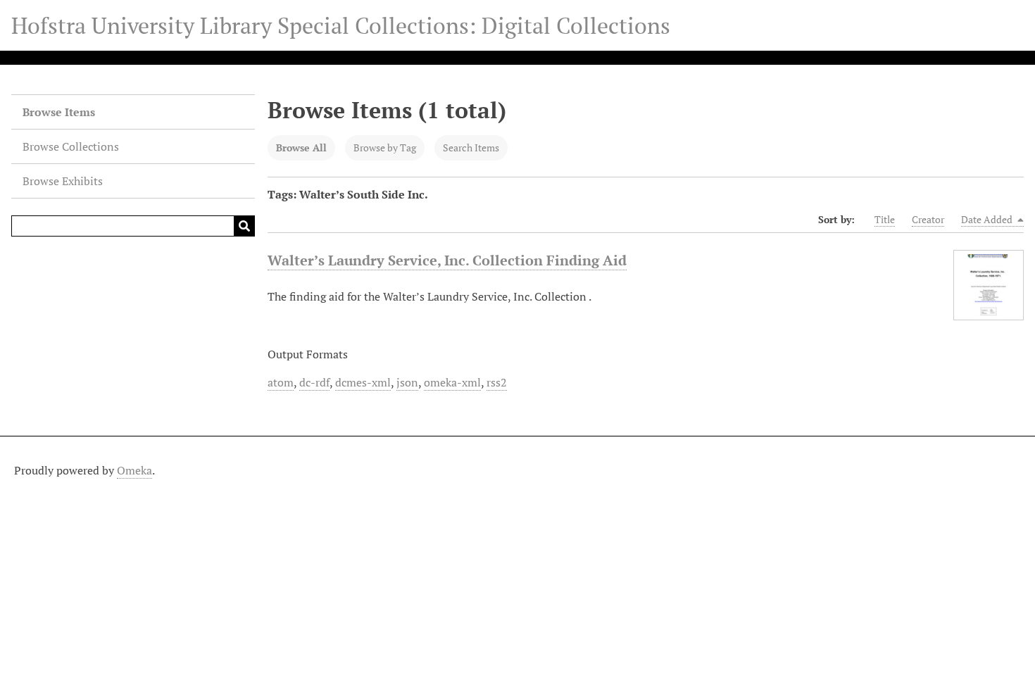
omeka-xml (452, 382)
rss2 (497, 382)
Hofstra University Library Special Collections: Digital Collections (340, 25)
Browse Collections (71, 146)
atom (281, 382)
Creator (928, 219)
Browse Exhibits (63, 181)
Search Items (471, 147)
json (407, 382)
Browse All (301, 147)
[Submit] (244, 226)
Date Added (988, 219)
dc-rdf (314, 382)
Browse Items (59, 112)
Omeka (134, 470)
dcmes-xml (363, 382)
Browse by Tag (384, 147)
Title (884, 219)
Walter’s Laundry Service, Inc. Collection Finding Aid (447, 260)
